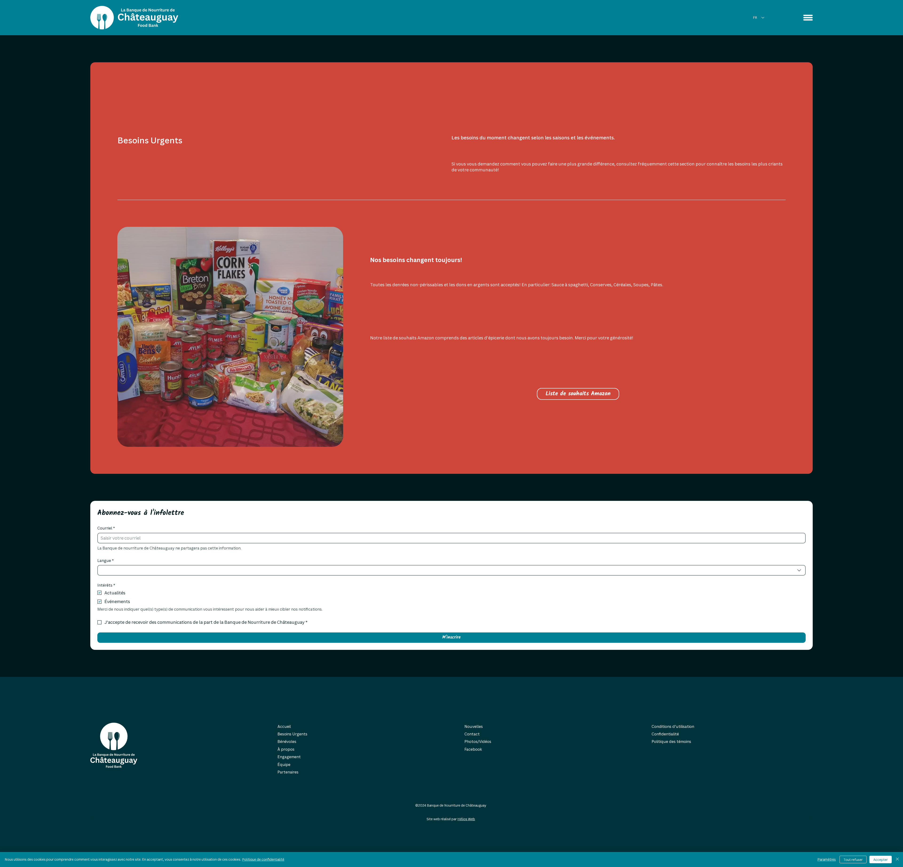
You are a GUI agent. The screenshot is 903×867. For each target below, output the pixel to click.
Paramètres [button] (826, 859)
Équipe (283, 764)
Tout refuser (853, 859)
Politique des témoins (671, 741)
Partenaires (287, 772)
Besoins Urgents (292, 734)
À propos (285, 749)
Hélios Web (466, 819)
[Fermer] (897, 859)
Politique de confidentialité (263, 859)
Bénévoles (286, 741)
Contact (472, 734)
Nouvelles (473, 726)
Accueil (284, 726)
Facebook (473, 749)
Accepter (880, 859)
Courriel (106, 528)
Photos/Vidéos (477, 741)
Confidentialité (665, 734)
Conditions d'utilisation (673, 726)
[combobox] (451, 570)
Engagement (289, 756)
